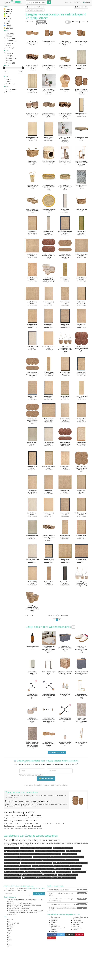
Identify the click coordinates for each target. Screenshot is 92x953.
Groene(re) (17, 2)
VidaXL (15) (9, 36)
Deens (9, 945)
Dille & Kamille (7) (11, 41)
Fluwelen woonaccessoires (60, 866)
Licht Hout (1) (10, 28)
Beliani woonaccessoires (28, 863)
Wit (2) (8, 21)
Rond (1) (8, 81)
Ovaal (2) (8, 79)
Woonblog (54, 920)
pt (8, 937)
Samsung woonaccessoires (12, 869)
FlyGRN (9, 903)
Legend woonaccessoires (11, 851)
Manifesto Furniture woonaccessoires (63, 863)
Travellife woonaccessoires (31, 872)
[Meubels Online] (27, 7)
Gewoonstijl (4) (10, 63)
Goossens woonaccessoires (57, 851)
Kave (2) (8, 45)
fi (7, 941)
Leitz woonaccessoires (54, 854)
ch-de (9, 932)
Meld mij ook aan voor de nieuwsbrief (32, 775)
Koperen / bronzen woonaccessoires (50, 860)
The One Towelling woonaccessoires (63, 848)
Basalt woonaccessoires (11, 875)
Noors (9, 928)
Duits (8, 936)
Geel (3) (8, 16)
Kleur (6, 6)
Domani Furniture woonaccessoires (68, 875)
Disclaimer (54, 922)
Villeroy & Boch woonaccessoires (13, 872)
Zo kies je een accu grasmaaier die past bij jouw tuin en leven (67, 909)
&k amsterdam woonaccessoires (43, 869)
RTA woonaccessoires (74, 869)
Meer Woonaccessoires (57, 752)
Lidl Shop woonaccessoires (63, 872)
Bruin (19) (9, 11)
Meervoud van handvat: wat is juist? (67, 889)
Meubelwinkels (55, 926)
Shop (6, 50)
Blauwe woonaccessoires (11, 857)
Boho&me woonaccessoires (12, 860)
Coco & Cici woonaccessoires (43, 863)
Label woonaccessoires (24, 866)
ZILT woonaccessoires (41, 854)
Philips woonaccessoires (60, 869)
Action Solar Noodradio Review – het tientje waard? (67, 894)
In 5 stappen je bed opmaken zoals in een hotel (67, 904)
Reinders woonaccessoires (73, 851)
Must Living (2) (10, 48)
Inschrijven (39, 894)
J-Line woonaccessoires (27, 869)
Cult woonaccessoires (10, 866)
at (8, 946)
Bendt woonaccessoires (42, 851)
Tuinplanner (76, 924)
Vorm (7, 76)
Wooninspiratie (77, 928)
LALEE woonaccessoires (45, 848)
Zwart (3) (8, 18)
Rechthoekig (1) (10, 84)
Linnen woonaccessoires (26, 854)
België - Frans (11, 925)
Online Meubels (55, 917)
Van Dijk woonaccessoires (26, 851)
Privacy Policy (54, 931)
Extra (6, 86)
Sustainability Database (14, 912)
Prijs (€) (7, 65)
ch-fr (8, 934)
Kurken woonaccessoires (79, 872)
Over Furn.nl (54, 919)
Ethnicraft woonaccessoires (43, 878)
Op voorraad (9, 92)
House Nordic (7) (11, 38)
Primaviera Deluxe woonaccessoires (42, 866)
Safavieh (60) (10, 33)
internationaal (25, 909)
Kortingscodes (77, 920)
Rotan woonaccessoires (75, 866)
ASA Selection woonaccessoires (75, 857)
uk (8, 943)
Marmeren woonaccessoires (12, 863)
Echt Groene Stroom (13, 905)
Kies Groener (11, 907)
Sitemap (53, 924)
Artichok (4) (9, 43)
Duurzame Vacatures (13, 909)
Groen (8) (9, 14)
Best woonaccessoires (25, 857)
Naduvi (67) (9, 53)
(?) (87, 22)
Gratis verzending (11, 89)
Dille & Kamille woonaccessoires (29, 848)
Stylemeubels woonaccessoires (57, 857)
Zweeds (9, 930)
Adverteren (76, 926)
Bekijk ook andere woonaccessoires (48, 627)
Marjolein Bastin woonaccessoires (28, 875)
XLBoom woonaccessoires (11, 848)
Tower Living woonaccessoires (12, 878)
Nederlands (10, 919)
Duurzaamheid (77, 919)
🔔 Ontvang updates (46, 778)
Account (78, 2)
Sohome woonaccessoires (11, 854)
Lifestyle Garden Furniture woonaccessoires (63, 878)
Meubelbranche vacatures (80, 917)
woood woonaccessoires (40, 857)
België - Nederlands (13, 923)
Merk (6, 31)
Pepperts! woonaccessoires (47, 872)
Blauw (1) (9, 26)
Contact (75, 930)
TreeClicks (10, 900)
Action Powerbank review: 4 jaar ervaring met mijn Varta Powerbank (67, 899)
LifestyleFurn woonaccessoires (70, 860)
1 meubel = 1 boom (78, 922)
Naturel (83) (9, 9)
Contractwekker (11, 910)
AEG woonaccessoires (28, 878)
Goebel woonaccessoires (69, 854)
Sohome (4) (9, 60)
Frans (9, 921)
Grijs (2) (8, 23)
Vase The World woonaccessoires (30, 860)
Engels (9, 939)
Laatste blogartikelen (55, 886)
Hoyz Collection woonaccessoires (47, 875)
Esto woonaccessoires (81, 863)
